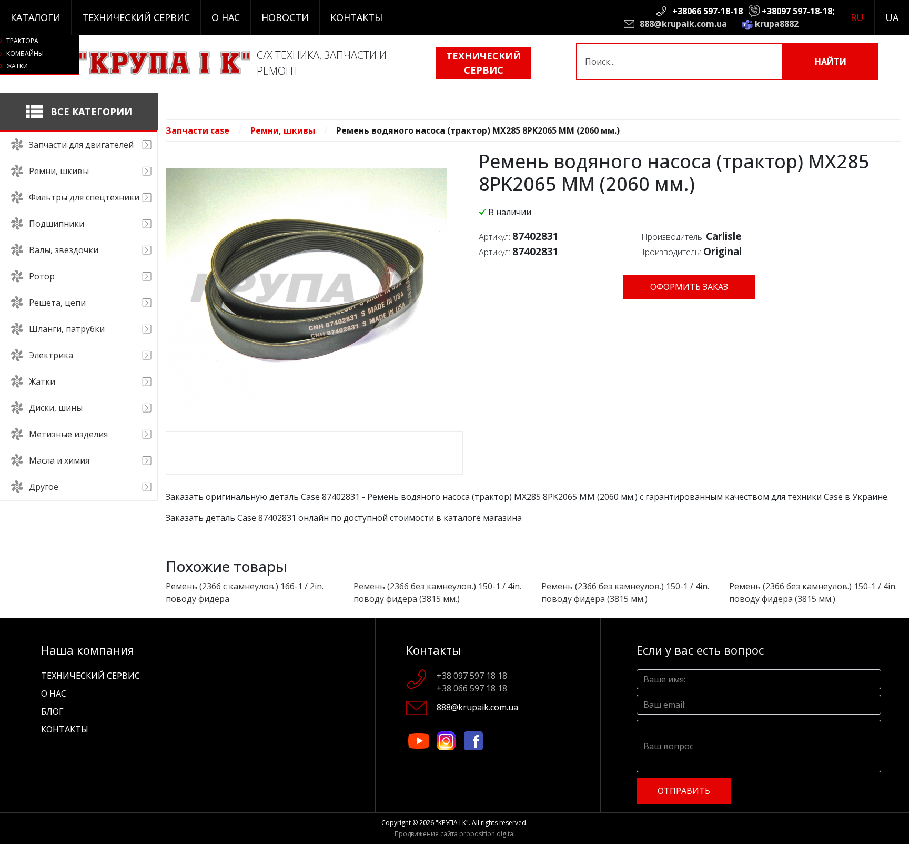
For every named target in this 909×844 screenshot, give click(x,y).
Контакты (356, 17)
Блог (52, 711)
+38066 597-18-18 (707, 11)
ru (857, 17)
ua (891, 17)
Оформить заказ (689, 287)
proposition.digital (487, 833)
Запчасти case (197, 130)
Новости (285, 17)
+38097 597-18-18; (798, 11)
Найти (830, 61)
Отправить (684, 791)
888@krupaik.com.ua (683, 23)
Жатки (17, 66)
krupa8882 (777, 23)
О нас (225, 17)
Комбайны (25, 53)
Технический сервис (136, 17)
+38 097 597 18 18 (472, 675)
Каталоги (35, 17)
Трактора (22, 40)
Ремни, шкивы (282, 130)
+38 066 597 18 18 (472, 688)
